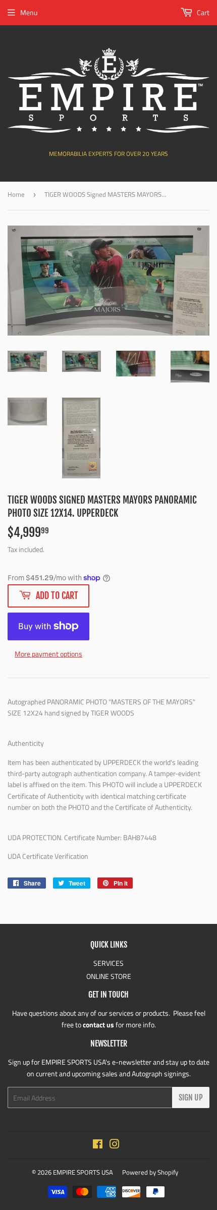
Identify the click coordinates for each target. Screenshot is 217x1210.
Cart (202, 12)
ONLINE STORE (108, 976)
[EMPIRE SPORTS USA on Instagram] (115, 1145)
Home (16, 194)
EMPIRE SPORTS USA (83, 1172)
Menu (28, 12)
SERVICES (108, 963)
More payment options (48, 653)
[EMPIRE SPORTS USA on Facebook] (97, 1145)
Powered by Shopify (150, 1172)
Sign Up (191, 1097)
